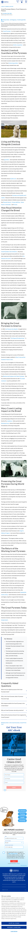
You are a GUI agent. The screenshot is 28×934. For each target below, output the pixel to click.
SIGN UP (14, 861)
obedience (9, 421)
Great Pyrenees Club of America (9, 251)
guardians (6, 159)
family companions (17, 45)
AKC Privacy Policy (24, 865)
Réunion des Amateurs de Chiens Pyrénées (13, 376)
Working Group (5, 423)
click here (18, 863)
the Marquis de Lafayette (11, 329)
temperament (4, 620)
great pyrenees (5, 19)
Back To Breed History (7, 6)
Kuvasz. (15, 204)
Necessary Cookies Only (14, 927)
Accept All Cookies (14, 923)
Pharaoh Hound (7, 202)
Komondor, (8, 204)
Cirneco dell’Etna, (16, 202)
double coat (13, 178)
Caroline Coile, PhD (7, 13)
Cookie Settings (14, 931)
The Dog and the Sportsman (17, 338)
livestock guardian (21, 19)
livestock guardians (13, 63)
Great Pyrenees (7, 31)
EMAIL (6, 836)
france (2, 21)
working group (13, 19)
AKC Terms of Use (13, 853)
